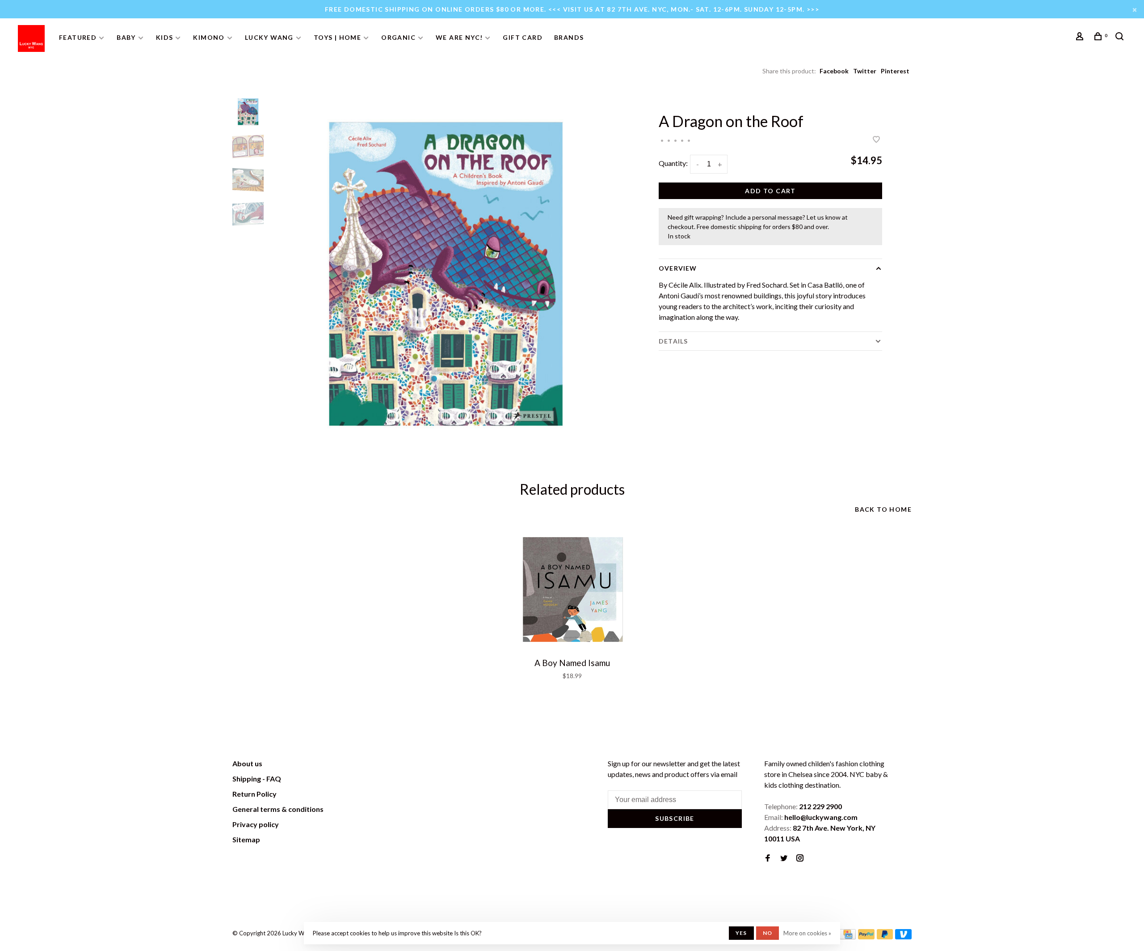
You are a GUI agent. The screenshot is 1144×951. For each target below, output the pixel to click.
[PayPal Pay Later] (885, 936)
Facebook (834, 71)
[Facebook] (767, 858)
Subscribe (674, 818)
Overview (678, 268)
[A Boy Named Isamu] (572, 590)
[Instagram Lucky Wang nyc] (799, 858)
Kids (164, 37)
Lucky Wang (269, 37)
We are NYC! (459, 37)
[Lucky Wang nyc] (356, 765)
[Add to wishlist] (876, 140)
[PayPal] (866, 936)
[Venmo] (903, 936)
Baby (126, 37)
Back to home (883, 509)
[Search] (1120, 37)
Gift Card (523, 37)
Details (673, 341)
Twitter (864, 71)
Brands (569, 37)
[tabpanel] (444, 275)
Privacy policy (255, 824)
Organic (398, 37)
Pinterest (895, 71)
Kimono (208, 37)
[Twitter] (783, 858)
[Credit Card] (848, 936)
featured (78, 37)
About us (247, 763)
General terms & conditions (278, 809)
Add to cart (770, 191)
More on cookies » (807, 933)
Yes (741, 933)
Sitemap (246, 839)
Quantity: (673, 163)
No (767, 933)
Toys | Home (337, 37)
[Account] (1081, 37)
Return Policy (254, 794)
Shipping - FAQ (256, 778)
